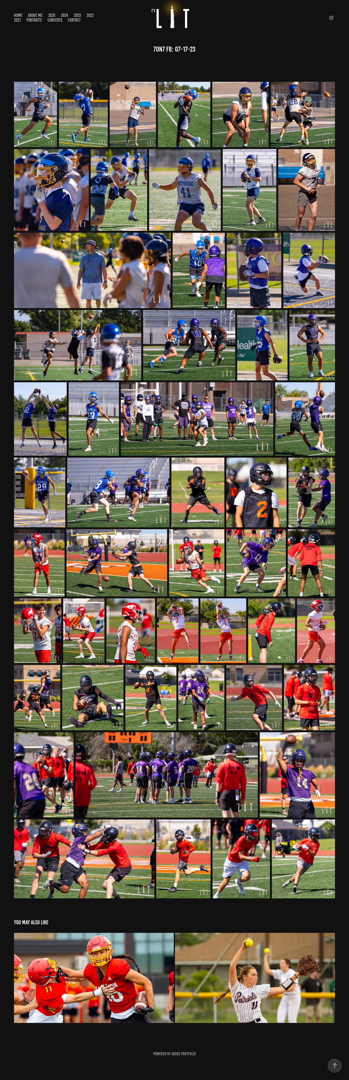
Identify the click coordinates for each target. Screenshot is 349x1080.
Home (18, 15)
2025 (51, 15)
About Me (35, 15)
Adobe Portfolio (183, 1053)
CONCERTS (54, 20)
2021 (17, 20)
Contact (74, 20)
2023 (77, 15)
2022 (90, 15)
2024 (64, 15)
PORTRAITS (34, 20)
